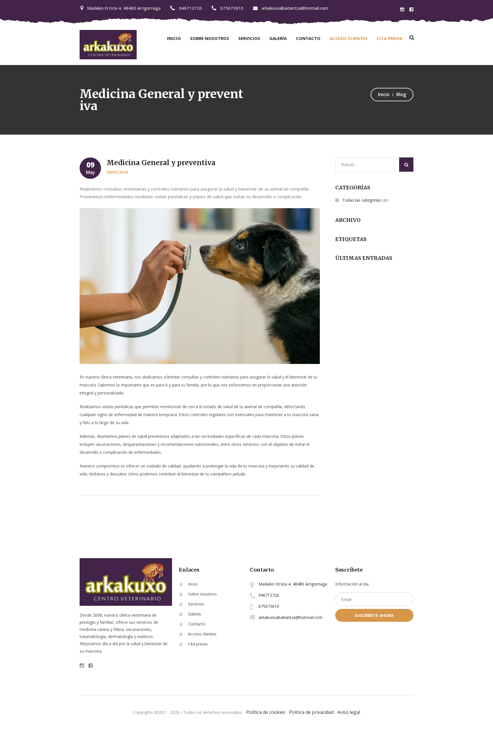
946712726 (190, 8)
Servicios (249, 38)
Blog (401, 94)
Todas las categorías (365, 200)
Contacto (308, 38)
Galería (278, 38)
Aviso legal (348, 712)
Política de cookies (265, 712)
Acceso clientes (348, 38)
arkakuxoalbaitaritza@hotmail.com (294, 8)
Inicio (174, 38)
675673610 (231, 8)
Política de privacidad (311, 712)
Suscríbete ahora (374, 615)
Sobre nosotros (209, 38)
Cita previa (389, 38)
